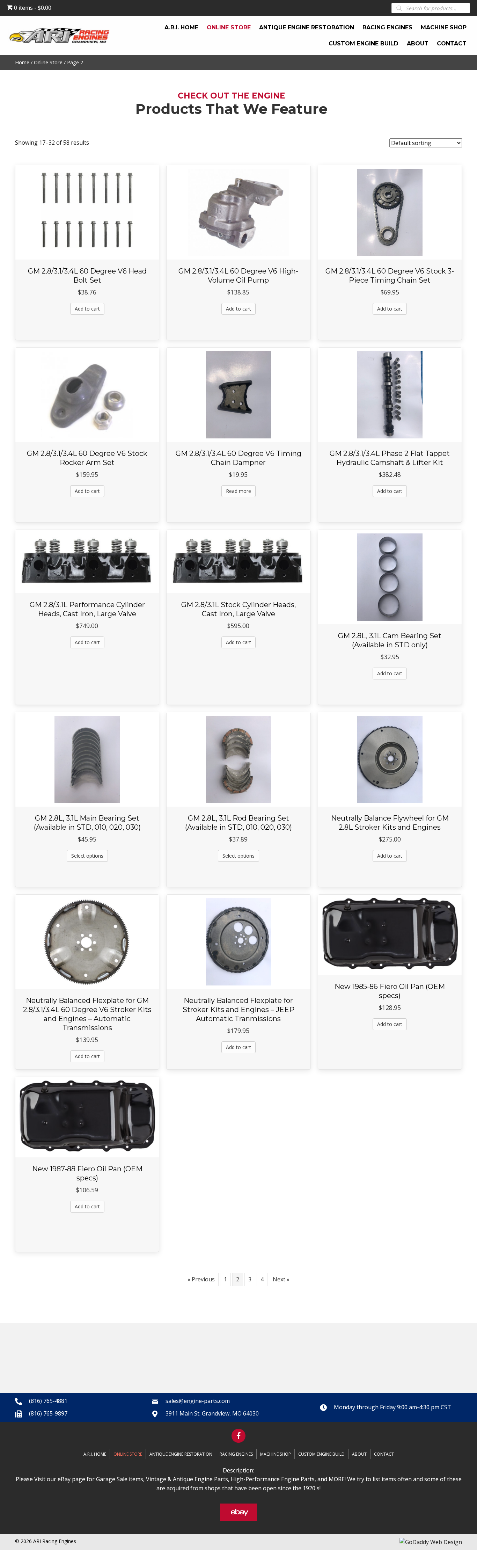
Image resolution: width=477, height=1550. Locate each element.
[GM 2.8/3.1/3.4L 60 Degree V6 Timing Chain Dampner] (238, 394)
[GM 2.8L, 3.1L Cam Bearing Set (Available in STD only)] (390, 577)
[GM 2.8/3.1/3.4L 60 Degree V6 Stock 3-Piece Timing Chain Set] (390, 212)
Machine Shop (275, 1454)
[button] (238, 1436)
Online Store (48, 62)
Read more (238, 491)
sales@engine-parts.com (198, 1401)
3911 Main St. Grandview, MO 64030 (212, 1413)
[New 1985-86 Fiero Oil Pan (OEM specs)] (390, 934)
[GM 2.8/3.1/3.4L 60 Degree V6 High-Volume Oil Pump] (238, 212)
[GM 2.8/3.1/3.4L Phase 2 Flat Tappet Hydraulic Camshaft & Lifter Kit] (390, 394)
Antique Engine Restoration (180, 1454)
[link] (181, 28)
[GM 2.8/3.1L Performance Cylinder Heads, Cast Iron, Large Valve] (87, 561)
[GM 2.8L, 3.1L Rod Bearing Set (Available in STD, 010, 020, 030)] (238, 759)
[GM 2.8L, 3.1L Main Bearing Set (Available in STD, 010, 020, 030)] (87, 759)
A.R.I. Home (94, 1454)
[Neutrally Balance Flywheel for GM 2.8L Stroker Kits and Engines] (390, 759)
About (359, 1454)
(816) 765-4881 (48, 1401)
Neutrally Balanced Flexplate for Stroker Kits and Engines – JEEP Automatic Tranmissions (238, 1009)
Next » (281, 1279)
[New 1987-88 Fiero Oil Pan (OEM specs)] (87, 1116)
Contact (384, 1454)
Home (22, 62)
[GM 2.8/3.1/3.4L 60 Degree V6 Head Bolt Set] (87, 212)
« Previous (201, 1279)
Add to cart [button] (87, 308)
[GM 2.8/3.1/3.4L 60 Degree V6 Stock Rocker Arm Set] (87, 394)
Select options (87, 855)
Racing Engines (236, 1454)
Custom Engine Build (321, 1454)
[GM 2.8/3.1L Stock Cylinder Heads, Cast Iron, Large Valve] (238, 561)
